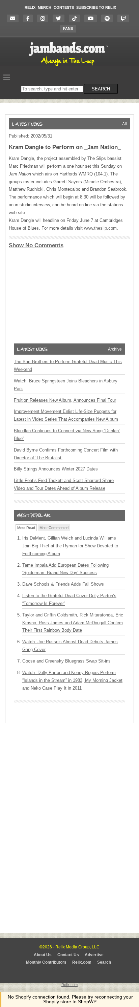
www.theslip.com (100, 228)
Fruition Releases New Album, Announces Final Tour (65, 400)
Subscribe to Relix (96, 7)
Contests (64, 7)
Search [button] (101, 88)
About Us (43, 954)
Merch (44, 7)
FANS (68, 28)
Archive (115, 349)
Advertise (94, 954)
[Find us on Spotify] (109, 18)
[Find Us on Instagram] (44, 18)
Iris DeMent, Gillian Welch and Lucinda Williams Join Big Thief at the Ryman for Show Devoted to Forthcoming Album (70, 546)
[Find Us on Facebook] (29, 18)
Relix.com (81, 962)
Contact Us (68, 954)
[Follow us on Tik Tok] (76, 18)
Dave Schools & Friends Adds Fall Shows (63, 584)
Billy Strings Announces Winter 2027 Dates (56, 468)
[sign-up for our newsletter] (14, 18)
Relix (30, 7)
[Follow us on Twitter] (60, 18)
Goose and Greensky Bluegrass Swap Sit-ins (66, 661)
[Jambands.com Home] (70, 66)
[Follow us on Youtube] (92, 18)
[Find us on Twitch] (125, 18)
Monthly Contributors (46, 962)
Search (104, 962)
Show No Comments (36, 245)
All (124, 124)
